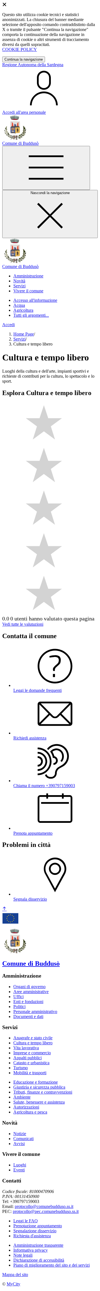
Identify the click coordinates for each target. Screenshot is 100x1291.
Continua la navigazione (23, 59)
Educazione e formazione (35, 1082)
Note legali (22, 1255)
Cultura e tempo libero (32, 1042)
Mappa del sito (15, 1274)
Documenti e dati (28, 1016)
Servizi (19, 339)
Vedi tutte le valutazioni (22, 624)
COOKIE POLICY (19, 49)
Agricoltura (23, 310)
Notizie (19, 1133)
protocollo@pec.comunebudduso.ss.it (46, 1211)
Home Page (23, 334)
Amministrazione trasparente (38, 1245)
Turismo (20, 1067)
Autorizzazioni (26, 1107)
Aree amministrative (31, 991)
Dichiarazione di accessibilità (38, 1260)
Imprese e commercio (32, 1052)
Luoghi (19, 1165)
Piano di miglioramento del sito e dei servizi (51, 1265)
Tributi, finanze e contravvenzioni (42, 1092)
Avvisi (19, 1143)
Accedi (8, 324)
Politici (19, 1006)
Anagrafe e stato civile (32, 1037)
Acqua (19, 305)
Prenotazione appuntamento (37, 1225)
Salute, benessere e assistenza (39, 1102)
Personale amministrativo (35, 1011)
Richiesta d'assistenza (32, 1235)
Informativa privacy (30, 1250)
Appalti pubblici (27, 1057)
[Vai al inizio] (4, 909)
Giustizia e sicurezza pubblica (39, 1087)
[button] (28, 276)
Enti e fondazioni (28, 1001)
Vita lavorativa (26, 1047)
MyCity (13, 1284)
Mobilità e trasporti (29, 1072)
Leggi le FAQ (25, 1220)
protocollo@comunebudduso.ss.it (44, 1206)
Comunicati (23, 1138)
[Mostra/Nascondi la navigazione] (46, 168)
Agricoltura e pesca (30, 1112)
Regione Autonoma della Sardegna (32, 64)
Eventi (19, 1170)
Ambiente (22, 1097)
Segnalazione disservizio (34, 1230)
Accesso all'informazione (35, 300)
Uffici (18, 996)
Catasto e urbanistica (31, 1062)
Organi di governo (29, 986)
